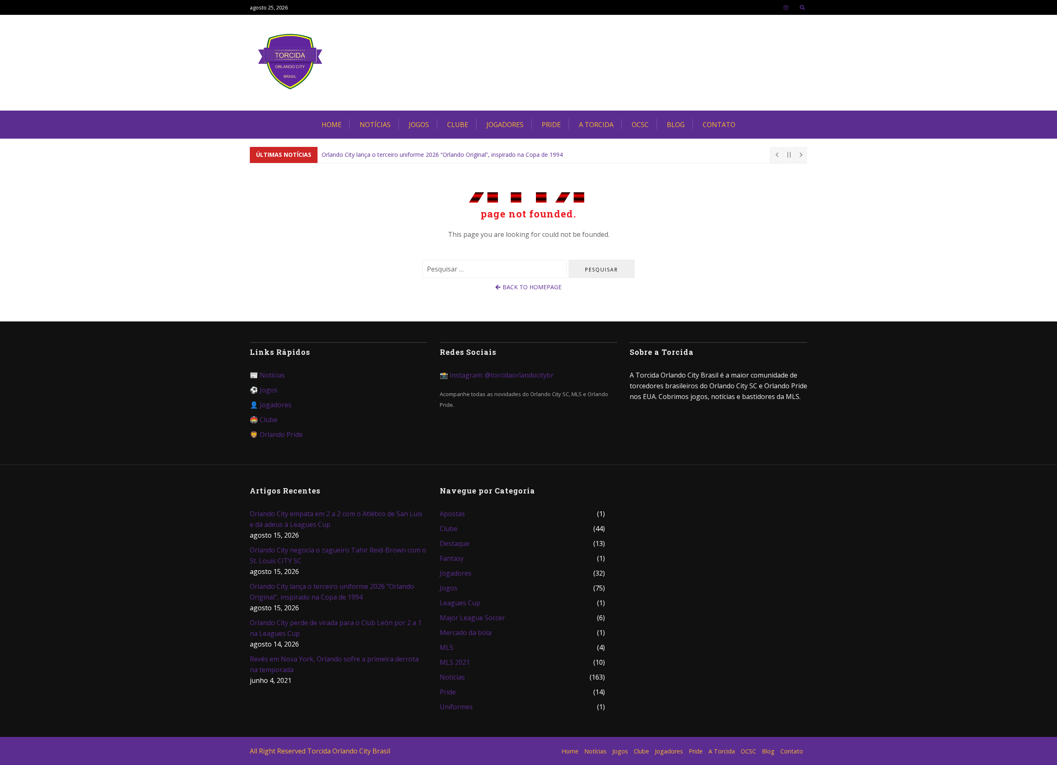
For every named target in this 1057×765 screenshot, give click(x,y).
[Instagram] (786, 7)
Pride (551, 124)
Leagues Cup (460, 602)
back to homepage (532, 287)
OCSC (640, 124)
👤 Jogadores (271, 404)
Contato (719, 124)
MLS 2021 (455, 662)
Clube (457, 124)
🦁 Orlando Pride (276, 434)
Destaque (454, 543)
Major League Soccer (472, 617)
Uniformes (456, 706)
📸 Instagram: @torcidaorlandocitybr (497, 375)
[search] (802, 7)
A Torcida (596, 124)
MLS (446, 647)
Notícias (375, 124)
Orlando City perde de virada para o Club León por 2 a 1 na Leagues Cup (336, 628)
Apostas (452, 513)
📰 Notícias (267, 375)
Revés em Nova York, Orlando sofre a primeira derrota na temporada (334, 664)
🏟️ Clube (263, 419)
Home (331, 124)
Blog (676, 124)
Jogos (419, 124)
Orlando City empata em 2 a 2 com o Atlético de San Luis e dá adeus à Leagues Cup (336, 519)
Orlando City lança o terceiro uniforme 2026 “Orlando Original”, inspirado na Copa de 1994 (442, 154)
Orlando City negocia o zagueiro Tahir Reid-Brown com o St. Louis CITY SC (338, 555)
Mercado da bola (465, 632)
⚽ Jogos (263, 389)
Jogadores (505, 124)
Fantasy (452, 558)
